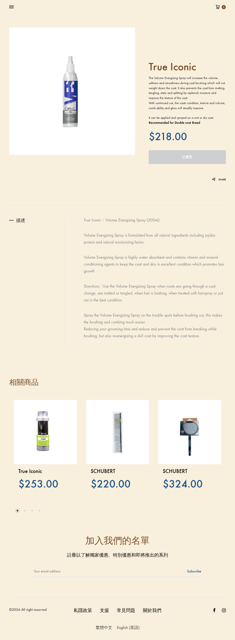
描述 (20, 220)
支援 (104, 610)
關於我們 (152, 610)
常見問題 (126, 610)
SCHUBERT (103, 471)
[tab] (36, 220)
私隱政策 (83, 610)
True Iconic (30, 471)
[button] (17, 510)
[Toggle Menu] (11, 7)
